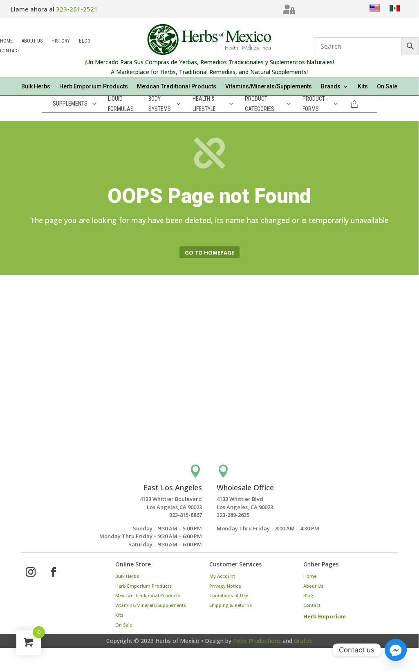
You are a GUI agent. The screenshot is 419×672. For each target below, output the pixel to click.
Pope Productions (257, 641)
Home (6, 41)
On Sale (387, 86)
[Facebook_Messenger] (396, 650)
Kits (363, 86)
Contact (10, 51)
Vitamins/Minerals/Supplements (268, 86)
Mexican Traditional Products (176, 86)
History (61, 41)
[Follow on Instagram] (30, 572)
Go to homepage (209, 252)
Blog (84, 41)
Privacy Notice (225, 586)
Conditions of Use (228, 595)
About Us (32, 41)
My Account (222, 576)
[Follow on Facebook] (53, 572)
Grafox (303, 641)
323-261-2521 (77, 9)
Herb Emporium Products (93, 86)
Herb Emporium (324, 616)
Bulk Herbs (35, 86)
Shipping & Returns (230, 605)
